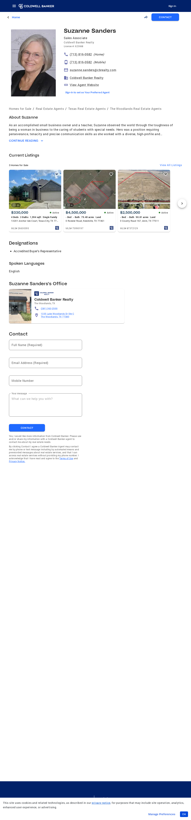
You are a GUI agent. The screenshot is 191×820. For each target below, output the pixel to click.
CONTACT (165, 17)
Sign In (172, 5)
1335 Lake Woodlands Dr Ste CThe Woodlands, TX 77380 (57, 315)
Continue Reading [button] (23, 140)
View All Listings (171, 165)
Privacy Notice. (17, 461)
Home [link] (16, 17)
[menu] (15, 6)
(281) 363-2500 (49, 308)
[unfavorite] (56, 174)
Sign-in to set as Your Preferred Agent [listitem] (87, 92)
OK (184, 814)
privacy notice (101, 803)
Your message (19, 393)
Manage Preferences (161, 814)
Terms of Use (66, 458)
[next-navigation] (182, 203)
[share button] (146, 17)
